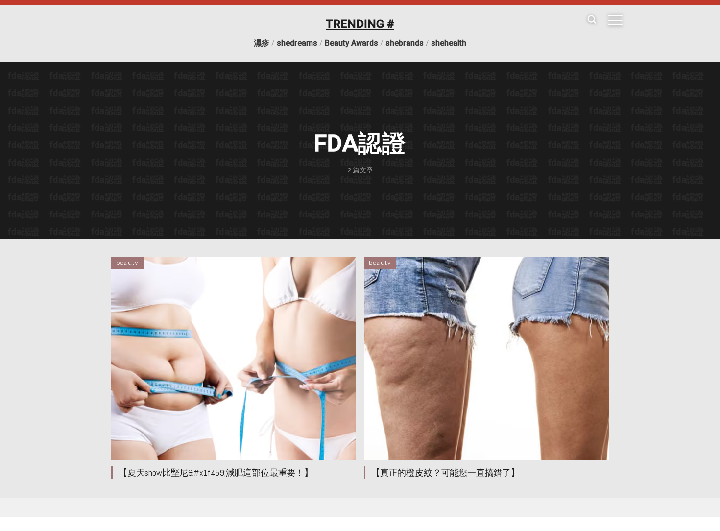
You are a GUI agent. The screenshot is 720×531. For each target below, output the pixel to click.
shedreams (297, 43)
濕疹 (261, 43)
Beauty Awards (351, 43)
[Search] (591, 20)
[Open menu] (615, 20)
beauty (127, 262)
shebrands (404, 43)
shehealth (448, 43)
